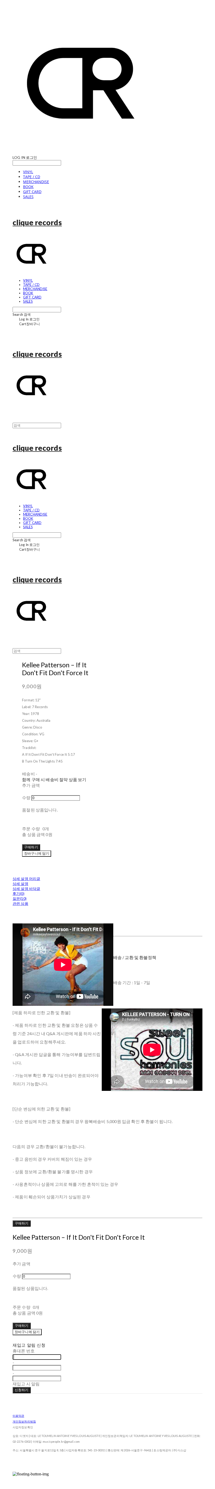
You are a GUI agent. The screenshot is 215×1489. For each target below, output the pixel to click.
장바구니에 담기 (27, 1332)
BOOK (28, 186)
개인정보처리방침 (24, 1421)
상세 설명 (20, 883)
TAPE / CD (31, 176)
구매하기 (22, 1223)
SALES (28, 196)
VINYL (28, 171)
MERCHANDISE (36, 181)
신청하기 (22, 1390)
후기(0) (18, 893)
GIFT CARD (32, 191)
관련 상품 (20, 903)
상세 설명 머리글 (26, 878)
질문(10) (19, 898)
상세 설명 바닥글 (26, 888)
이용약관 (18, 1415)
